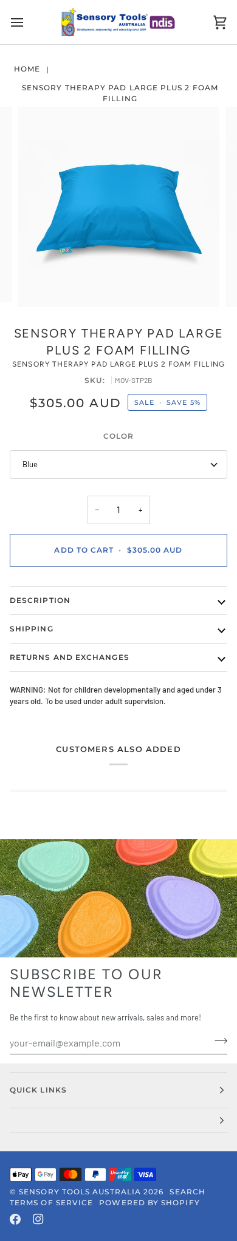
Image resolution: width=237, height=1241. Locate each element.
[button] (118, 1120)
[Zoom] (40, 284)
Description (40, 600)
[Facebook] (15, 1219)
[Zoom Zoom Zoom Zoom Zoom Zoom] (118, 207)
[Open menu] (28, 22)
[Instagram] (38, 1219)
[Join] (217, 1041)
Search (187, 1191)
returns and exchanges (69, 657)
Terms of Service (51, 1202)
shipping (31, 628)
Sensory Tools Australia (80, 1191)
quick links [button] (38, 1089)
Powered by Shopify (149, 1202)
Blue (30, 464)
